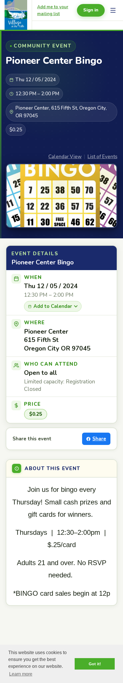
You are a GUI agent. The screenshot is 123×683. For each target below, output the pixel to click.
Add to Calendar (52, 306)
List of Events (102, 156)
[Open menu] (113, 10)
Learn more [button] (20, 674)
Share (99, 438)
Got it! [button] (95, 664)
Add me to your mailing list (52, 10)
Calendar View (65, 156)
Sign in (90, 10)
